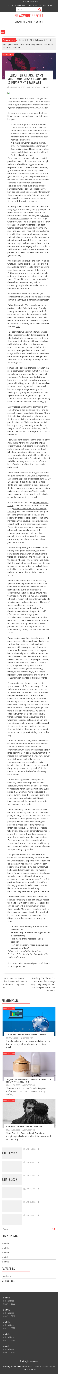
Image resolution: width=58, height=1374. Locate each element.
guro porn (44, 215)
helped (22, 478)
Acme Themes (29, 1369)
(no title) (5, 1243)
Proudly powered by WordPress (17, 1366)
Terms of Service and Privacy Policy (39, 5)
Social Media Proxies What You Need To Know (26, 1034)
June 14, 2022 (9, 1153)
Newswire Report (29, 16)
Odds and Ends (20, 5)
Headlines (9, 5)
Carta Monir (35, 458)
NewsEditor (34, 87)
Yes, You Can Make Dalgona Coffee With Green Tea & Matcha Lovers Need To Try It (28, 1080)
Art (47, 87)
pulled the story (33, 317)
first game (43, 116)
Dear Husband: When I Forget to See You (24, 1126)
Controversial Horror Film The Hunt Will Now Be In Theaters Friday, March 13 (15, 983)
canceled (35, 497)
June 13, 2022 (9, 1179)
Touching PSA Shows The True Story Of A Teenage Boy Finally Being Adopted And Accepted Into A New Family (43, 984)
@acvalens (33, 107)
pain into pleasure (24, 863)
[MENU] (3, 32)
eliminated (36, 252)
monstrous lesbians (19, 218)
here (18, 326)
